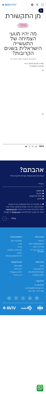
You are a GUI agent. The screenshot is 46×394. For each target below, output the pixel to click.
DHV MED (18, 266)
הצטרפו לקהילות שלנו (36, 272)
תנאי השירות (16, 212)
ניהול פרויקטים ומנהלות (14, 256)
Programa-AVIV (16, 272)
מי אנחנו (41, 241)
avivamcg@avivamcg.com (34, 288)
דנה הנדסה (18, 269)
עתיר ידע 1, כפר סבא (36, 291)
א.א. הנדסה (18, 275)
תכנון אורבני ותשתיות (14, 250)
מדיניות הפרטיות (11, 209)
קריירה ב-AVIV (38, 247)
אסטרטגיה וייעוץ (16, 241)
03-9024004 (39, 285)
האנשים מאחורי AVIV (36, 244)
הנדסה (19, 253)
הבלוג (42, 266)
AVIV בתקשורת (38, 275)
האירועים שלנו (39, 269)
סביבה (19, 247)
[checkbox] (23, 195)
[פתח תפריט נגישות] (40, 10)
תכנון (20, 244)
